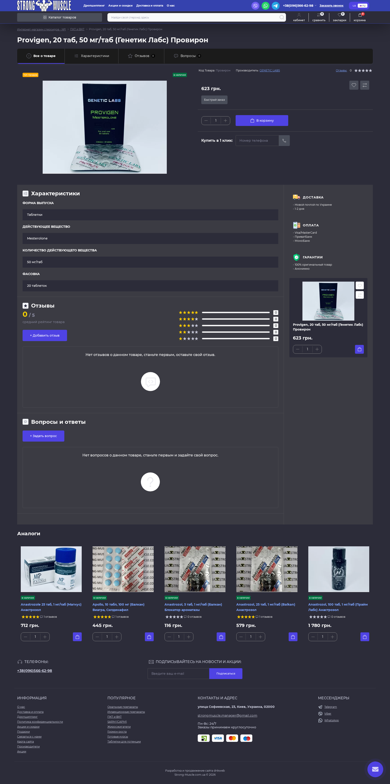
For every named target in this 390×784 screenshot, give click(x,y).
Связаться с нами (29, 736)
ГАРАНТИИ (313, 257)
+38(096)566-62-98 (34, 671)
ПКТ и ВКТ (77, 29)
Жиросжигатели (119, 726)
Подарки (23, 731)
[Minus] (206, 120)
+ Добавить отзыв (45, 335)
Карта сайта (25, 741)
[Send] (284, 140)
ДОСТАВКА (313, 197)
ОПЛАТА (311, 225)
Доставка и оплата (149, 5)
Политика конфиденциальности (40, 721)
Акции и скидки (120, 5)
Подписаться (225, 673)
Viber (327, 713)
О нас (171, 5)
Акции (21, 751)
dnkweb (219, 770)
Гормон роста (117, 731)
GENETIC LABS (270, 70)
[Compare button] (364, 85)
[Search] (282, 17)
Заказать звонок (332, 5)
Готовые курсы (117, 736)
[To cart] (359, 349)
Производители (28, 746)
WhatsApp (331, 720)
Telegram (330, 707)
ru (363, 5)
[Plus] (225, 120)
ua (354, 5)
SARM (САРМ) (117, 721)
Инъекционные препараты (126, 711)
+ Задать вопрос (43, 436)
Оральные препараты (122, 707)
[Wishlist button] (353, 85)
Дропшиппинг (94, 5)
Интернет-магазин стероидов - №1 (41, 29)
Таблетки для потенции (124, 741)
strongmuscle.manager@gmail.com (227, 715)
